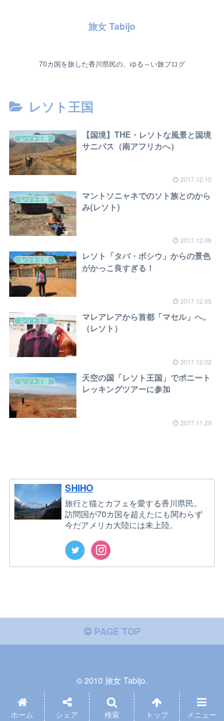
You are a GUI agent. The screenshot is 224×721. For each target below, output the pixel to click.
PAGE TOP (116, 631)
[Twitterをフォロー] (75, 550)
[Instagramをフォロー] (101, 550)
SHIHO (79, 487)
